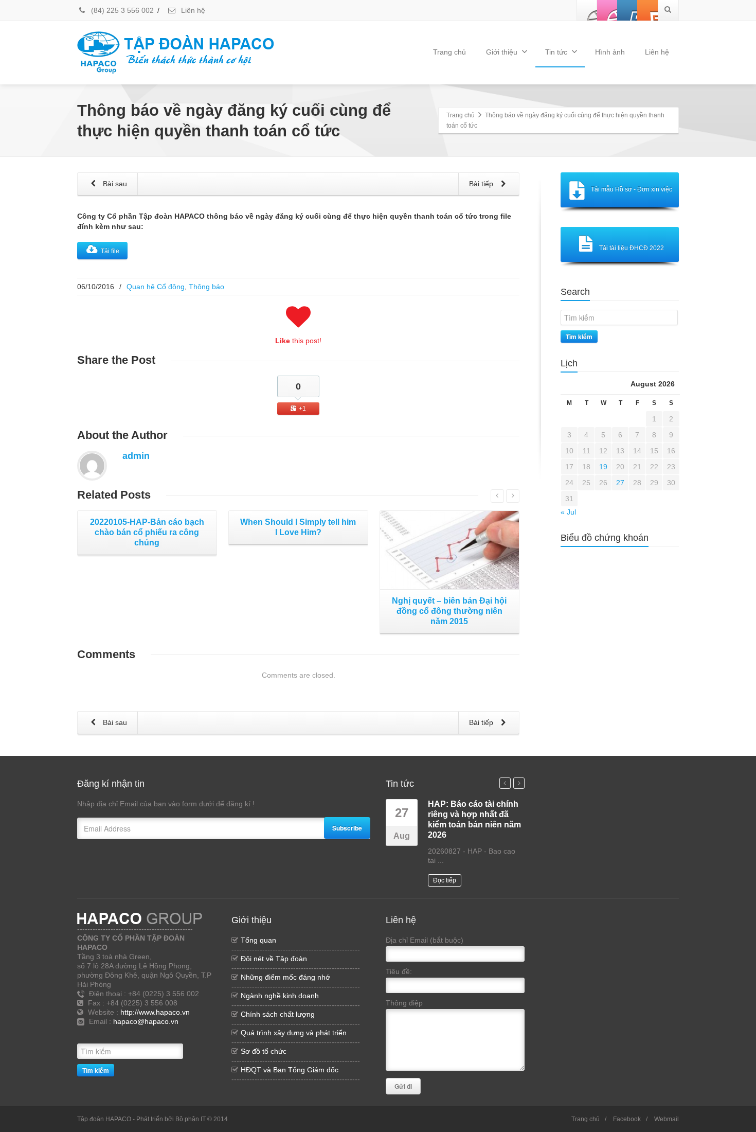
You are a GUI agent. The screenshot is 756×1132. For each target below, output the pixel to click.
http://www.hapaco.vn (155, 1012)
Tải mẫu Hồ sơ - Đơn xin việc (631, 189)
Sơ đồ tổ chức (263, 1051)
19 (603, 467)
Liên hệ (192, 10)
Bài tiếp (482, 184)
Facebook (627, 1119)
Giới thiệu (501, 52)
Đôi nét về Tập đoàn (274, 958)
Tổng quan (258, 940)
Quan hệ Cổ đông (156, 286)
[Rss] (131, 1033)
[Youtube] (627, 10)
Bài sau (114, 184)
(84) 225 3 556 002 (121, 10)
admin (136, 456)
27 (620, 483)
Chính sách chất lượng (278, 1014)
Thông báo (206, 286)
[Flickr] (607, 10)
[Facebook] (587, 10)
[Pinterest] (647, 10)
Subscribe (347, 828)
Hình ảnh (610, 52)
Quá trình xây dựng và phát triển (294, 1033)
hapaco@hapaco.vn (145, 1021)
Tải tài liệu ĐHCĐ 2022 (631, 248)
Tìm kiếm (579, 336)
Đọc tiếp (444, 880)
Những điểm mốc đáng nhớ (285, 977)
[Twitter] (146, 1033)
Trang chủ (449, 52)
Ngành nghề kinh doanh (280, 996)
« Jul (568, 512)
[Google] (162, 1033)
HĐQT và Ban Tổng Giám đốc (289, 1070)
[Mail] (177, 1033)
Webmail (666, 1119)
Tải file (110, 251)
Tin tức (556, 52)
